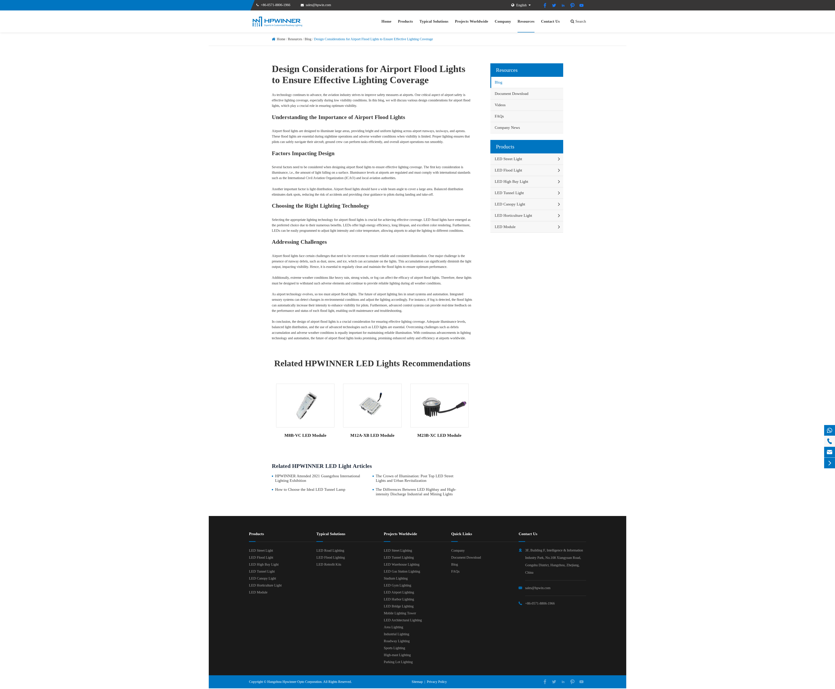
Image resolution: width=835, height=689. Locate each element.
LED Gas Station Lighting (402, 571)
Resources (526, 21)
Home (386, 21)
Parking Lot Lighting (398, 662)
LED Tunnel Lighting (399, 557)
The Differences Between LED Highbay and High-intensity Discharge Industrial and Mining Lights (416, 491)
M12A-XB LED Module (372, 435)
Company (503, 21)
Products (405, 21)
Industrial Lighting (396, 634)
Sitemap (417, 682)
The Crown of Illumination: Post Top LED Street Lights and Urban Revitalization (414, 478)
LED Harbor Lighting (399, 599)
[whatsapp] (829, 430)
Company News (507, 127)
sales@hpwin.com (318, 5)
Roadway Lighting (397, 641)
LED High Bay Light (511, 181)
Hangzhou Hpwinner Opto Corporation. (294, 682)
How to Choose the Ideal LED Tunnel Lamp (310, 489)
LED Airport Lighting (399, 592)
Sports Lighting (394, 648)
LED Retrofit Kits (328, 564)
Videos (500, 105)
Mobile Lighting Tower (400, 613)
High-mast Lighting (397, 655)
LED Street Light (508, 159)
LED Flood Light (508, 170)
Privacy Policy (437, 682)
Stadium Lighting (396, 578)
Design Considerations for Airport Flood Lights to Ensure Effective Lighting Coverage (373, 39)
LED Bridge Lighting (399, 606)
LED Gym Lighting (397, 585)
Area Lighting (393, 627)
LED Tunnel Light (509, 193)
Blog (308, 39)
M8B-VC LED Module (305, 435)
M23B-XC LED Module (439, 435)
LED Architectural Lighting (403, 620)
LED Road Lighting (330, 550)
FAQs (499, 116)
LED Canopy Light (510, 204)
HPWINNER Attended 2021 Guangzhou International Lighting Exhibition (317, 478)
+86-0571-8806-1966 (275, 5)
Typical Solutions (433, 21)
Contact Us (550, 21)
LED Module (505, 227)
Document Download (511, 93)
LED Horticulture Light (513, 215)
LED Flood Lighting (330, 557)
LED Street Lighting (398, 550)
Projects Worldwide (471, 21)
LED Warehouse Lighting (401, 564)
